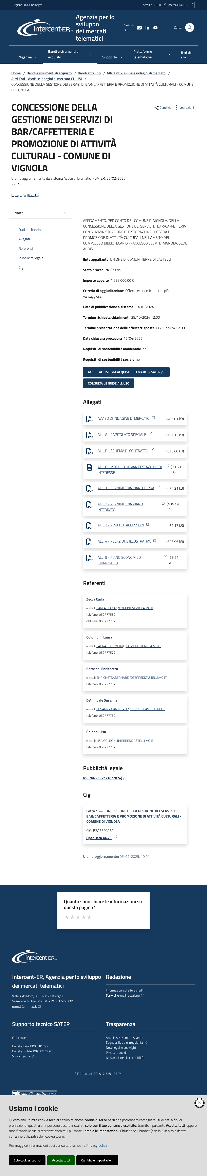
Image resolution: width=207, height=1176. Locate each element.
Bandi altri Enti (89, 73)
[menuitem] (185, 55)
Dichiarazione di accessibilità (125, 1057)
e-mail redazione (128, 995)
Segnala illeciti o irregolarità (124, 1042)
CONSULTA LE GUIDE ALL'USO (108, 383)
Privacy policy (96, 1145)
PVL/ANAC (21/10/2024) (102, 778)
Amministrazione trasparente (125, 1037)
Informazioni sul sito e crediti (125, 990)
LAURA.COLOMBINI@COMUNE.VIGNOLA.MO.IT (128, 646)
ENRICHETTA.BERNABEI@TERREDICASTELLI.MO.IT (131, 677)
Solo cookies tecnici (27, 1160)
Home (16, 73)
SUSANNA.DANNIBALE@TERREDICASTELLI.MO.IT (130, 709)
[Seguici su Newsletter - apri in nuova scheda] (138, 27)
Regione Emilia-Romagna (27, 5)
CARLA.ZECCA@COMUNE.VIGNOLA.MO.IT (124, 608)
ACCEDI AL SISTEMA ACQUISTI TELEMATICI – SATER (124, 372)
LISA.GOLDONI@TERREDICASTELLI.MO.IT (124, 740)
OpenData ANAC (99, 838)
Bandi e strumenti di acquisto (49, 73)
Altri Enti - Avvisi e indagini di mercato (136, 73)
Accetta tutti (61, 1160)
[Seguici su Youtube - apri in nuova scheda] (154, 27)
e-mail (16, 1006)
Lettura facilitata (23, 195)
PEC (34, 1006)
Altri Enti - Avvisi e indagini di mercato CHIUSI (46, 78)
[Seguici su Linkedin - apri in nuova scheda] (146, 27)
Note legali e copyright (121, 1047)
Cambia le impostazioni (97, 1160)
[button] (189, 27)
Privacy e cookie (116, 1052)
